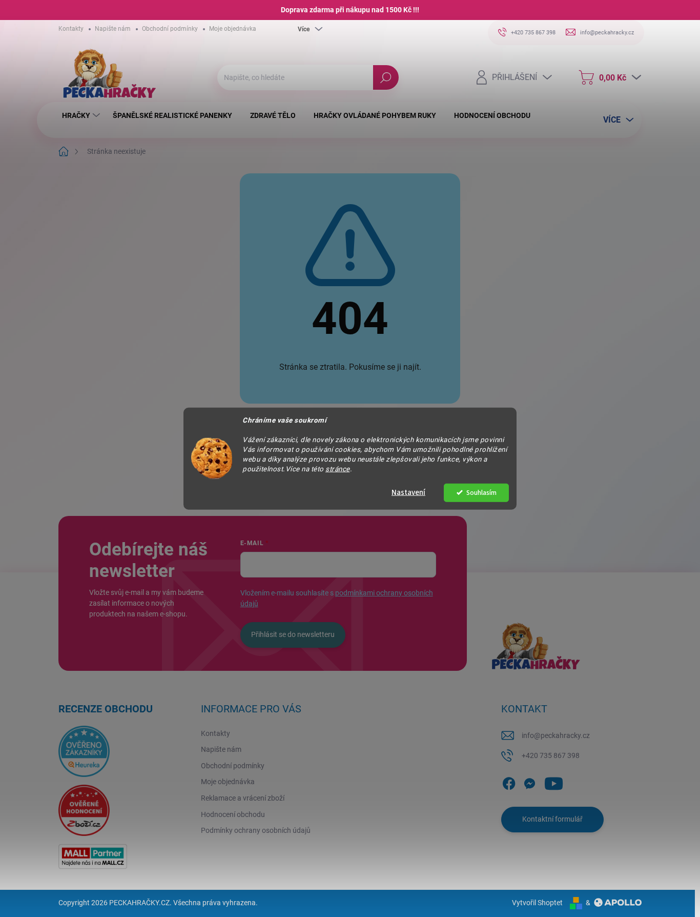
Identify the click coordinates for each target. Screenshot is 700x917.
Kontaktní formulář (552, 819)
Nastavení (408, 492)
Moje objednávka (232, 28)
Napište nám (113, 28)
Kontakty (71, 28)
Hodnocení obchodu (233, 814)
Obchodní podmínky (170, 28)
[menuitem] (82, 115)
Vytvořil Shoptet (537, 903)
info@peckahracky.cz (556, 735)
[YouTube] (553, 781)
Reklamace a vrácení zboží (242, 798)
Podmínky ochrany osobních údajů (256, 830)
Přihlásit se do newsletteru (293, 634)
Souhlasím (481, 492)
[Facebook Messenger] (529, 781)
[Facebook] (509, 781)
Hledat (386, 77)
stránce (337, 468)
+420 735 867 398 (551, 755)
